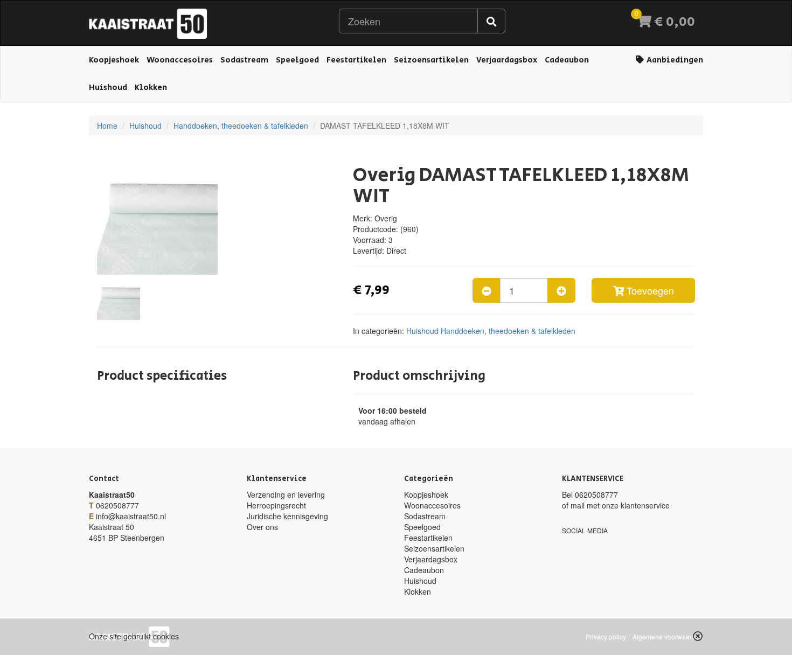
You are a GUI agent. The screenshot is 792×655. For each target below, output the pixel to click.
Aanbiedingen (674, 60)
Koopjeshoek (114, 60)
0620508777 (117, 505)
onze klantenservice (636, 505)
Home (107, 125)
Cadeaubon (567, 60)
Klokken (151, 87)
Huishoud (108, 87)
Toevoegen (649, 290)
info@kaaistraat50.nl (131, 516)
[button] (698, 636)
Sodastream (244, 60)
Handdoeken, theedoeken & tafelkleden (240, 125)
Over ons (262, 526)
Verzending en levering (286, 494)
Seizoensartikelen (431, 60)
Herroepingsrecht (276, 505)
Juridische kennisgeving (287, 516)
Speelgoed (297, 60)
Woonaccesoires (180, 60)
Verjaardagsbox (506, 60)
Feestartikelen (356, 60)
